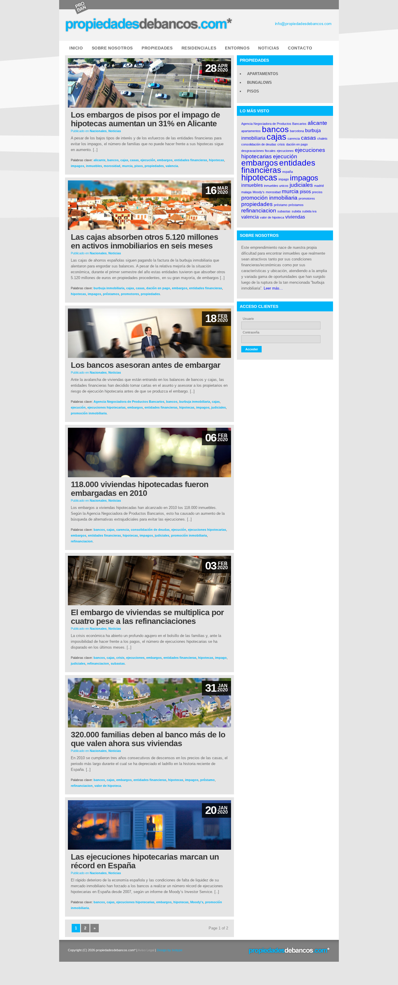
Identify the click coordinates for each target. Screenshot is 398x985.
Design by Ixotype (169, 950)
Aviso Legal (146, 950)
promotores (130, 294)
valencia (171, 166)
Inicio (76, 48)
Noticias (268, 48)
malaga (246, 192)
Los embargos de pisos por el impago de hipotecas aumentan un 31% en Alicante (145, 119)
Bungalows (259, 82)
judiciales (218, 407)
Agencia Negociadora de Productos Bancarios (129, 401)
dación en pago (158, 288)
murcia (127, 166)
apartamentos (251, 131)
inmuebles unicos (276, 185)
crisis (120, 657)
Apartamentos (262, 74)
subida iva (309, 211)
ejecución (147, 160)
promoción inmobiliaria (89, 413)
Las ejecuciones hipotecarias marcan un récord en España (145, 861)
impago (221, 657)
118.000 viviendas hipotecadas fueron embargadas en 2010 (139, 489)
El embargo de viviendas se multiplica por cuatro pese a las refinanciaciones (147, 617)
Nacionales (98, 131)
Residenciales (199, 48)
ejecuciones (135, 657)
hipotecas (216, 160)
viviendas (295, 216)
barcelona (297, 131)
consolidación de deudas (150, 529)
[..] (95, 150)
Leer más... (273, 288)
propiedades (154, 166)
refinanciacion (82, 541)
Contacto (300, 48)
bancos (113, 160)
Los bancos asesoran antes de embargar (145, 365)
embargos (164, 160)
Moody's (196, 902)
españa (287, 171)
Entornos (237, 48)
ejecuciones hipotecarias (106, 407)
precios (317, 192)
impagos (77, 166)
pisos (138, 166)
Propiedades (157, 48)
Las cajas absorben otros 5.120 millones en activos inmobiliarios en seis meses (144, 241)
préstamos (111, 294)
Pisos (253, 91)
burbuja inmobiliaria (109, 288)
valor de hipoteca (107, 785)
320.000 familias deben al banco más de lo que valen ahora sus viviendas (148, 739)
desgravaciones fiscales (258, 150)
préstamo (207, 780)
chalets (322, 138)
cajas (124, 160)
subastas (118, 663)
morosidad (112, 166)
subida (296, 211)
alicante (99, 160)
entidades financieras (190, 160)
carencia (122, 529)
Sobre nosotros (112, 48)
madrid (319, 185)
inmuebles (94, 166)
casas (134, 160)
